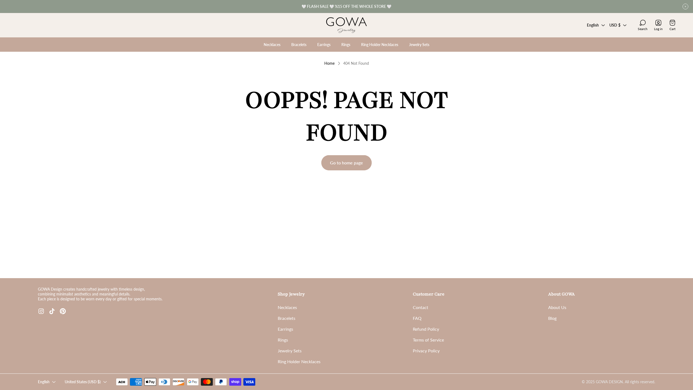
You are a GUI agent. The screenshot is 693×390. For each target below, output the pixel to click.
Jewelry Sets (290, 350)
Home (329, 63)
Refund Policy (426, 329)
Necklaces (287, 307)
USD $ (614, 25)
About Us (557, 307)
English (593, 25)
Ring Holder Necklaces (299, 361)
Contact (420, 307)
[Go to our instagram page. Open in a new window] (41, 311)
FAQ (417, 318)
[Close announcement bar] (685, 6)
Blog (552, 318)
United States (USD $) (83, 381)
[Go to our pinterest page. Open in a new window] (63, 311)
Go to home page (346, 162)
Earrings (285, 329)
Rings (283, 339)
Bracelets (286, 318)
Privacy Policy (426, 350)
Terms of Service (428, 339)
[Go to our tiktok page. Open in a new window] (52, 311)
